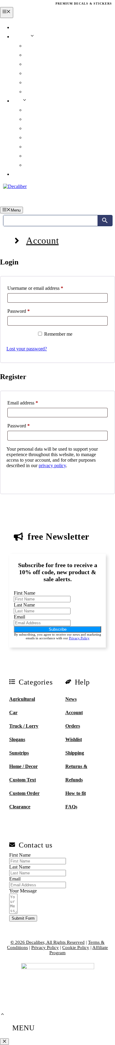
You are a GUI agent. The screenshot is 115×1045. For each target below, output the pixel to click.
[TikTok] (31, 3)
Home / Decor (23, 766)
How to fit (75, 793)
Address (33, 73)
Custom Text (22, 779)
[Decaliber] (15, 186)
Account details (40, 91)
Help (17, 100)
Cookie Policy (39, 165)
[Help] (86, 683)
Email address (31, 402)
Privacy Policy (39, 155)
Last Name (24, 604)
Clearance (19, 806)
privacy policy (52, 465)
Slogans (17, 739)
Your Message (23, 890)
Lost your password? (26, 348)
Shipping (34, 110)
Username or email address (44, 288)
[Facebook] (6, 3)
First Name (24, 593)
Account (21, 36)
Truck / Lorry (23, 726)
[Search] (105, 220)
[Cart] (105, 198)
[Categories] (30, 683)
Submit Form (23, 918)
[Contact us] (57, 846)
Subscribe (58, 629)
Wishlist (33, 54)
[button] (2, 1014)
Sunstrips (19, 752)
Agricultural (22, 699)
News (18, 27)
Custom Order (24, 793)
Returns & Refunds (45, 119)
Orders (32, 45)
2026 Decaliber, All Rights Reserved (47, 942)
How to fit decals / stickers (51, 128)
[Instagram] (19, 3)
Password (27, 311)
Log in (19, 174)
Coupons (34, 64)
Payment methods (43, 82)
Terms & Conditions (46, 146)
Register (22, 479)
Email (19, 616)
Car (13, 712)
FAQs (30, 137)
